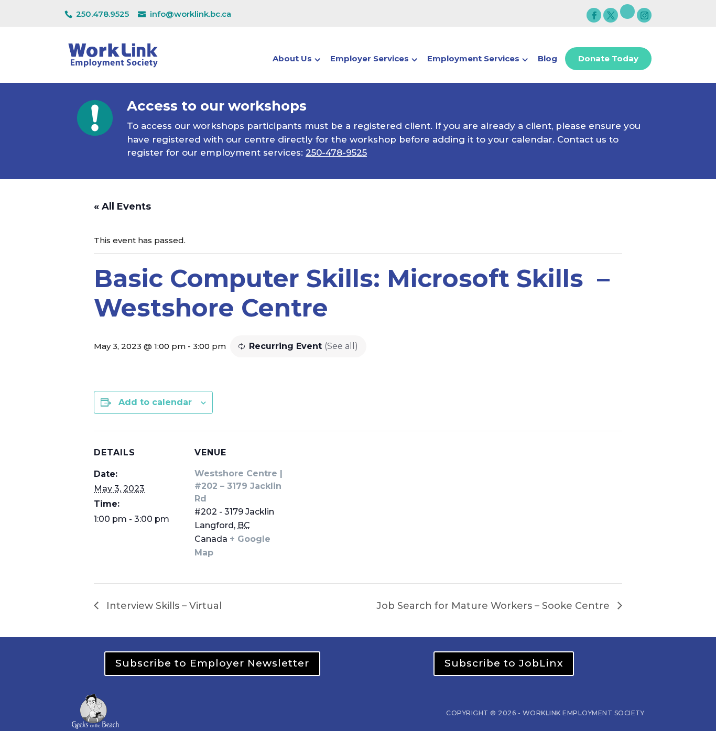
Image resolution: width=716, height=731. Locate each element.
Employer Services (369, 59)
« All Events (122, 206)
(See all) (341, 346)
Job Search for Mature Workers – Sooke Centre (494, 606)
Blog (547, 59)
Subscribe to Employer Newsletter (212, 663)
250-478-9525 (336, 152)
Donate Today (608, 58)
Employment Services (473, 59)
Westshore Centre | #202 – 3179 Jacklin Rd (238, 486)
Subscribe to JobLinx (503, 663)
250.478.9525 (102, 14)
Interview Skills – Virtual (163, 606)
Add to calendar (155, 402)
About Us (292, 59)
